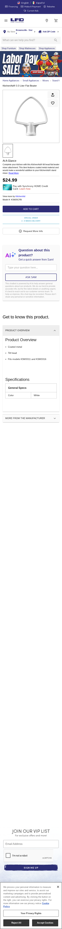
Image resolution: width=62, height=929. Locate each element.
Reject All (16, 923)
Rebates (50, 6)
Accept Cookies (45, 923)
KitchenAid (20, 196)
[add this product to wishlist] (52, 103)
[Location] (47, 21)
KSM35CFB (16, 200)
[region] (31, 905)
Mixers (45, 80)
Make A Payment (32, 6)
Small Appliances (31, 80)
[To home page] (17, 20)
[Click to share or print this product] (52, 94)
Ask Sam (31, 277)
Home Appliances (11, 80)
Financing (13, 6)
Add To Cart (31, 209)
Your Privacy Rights (31, 913)
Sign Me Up (31, 867)
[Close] (58, 886)
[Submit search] (55, 40)
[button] (23, 2)
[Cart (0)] (56, 21)
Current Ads (32, 10)
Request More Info (33, 231)
